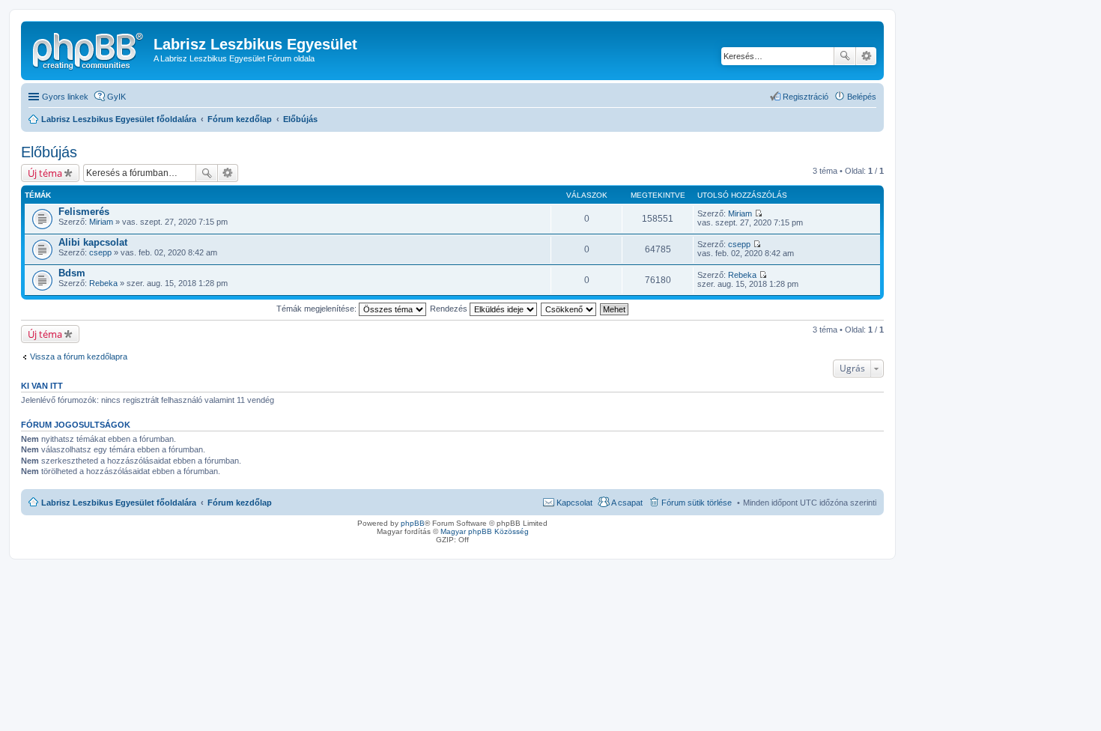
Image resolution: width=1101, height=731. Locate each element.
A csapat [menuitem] (627, 502)
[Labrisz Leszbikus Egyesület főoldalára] (89, 49)
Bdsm (71, 273)
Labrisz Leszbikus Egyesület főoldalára (118, 502)
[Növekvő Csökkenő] (569, 308)
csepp (100, 252)
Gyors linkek (65, 96)
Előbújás (49, 152)
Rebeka (103, 283)
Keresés (845, 56)
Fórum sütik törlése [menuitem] (696, 502)
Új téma (45, 173)
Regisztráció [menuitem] (805, 96)
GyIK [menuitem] (116, 96)
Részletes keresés (866, 56)
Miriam (101, 221)
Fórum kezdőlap (239, 502)
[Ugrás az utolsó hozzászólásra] (758, 213)
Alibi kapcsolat (92, 242)
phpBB (413, 523)
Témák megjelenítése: (317, 308)
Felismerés (83, 211)
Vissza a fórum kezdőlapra (78, 356)
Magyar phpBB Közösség (484, 531)
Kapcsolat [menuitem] (574, 502)
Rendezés (450, 308)
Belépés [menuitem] (861, 96)
